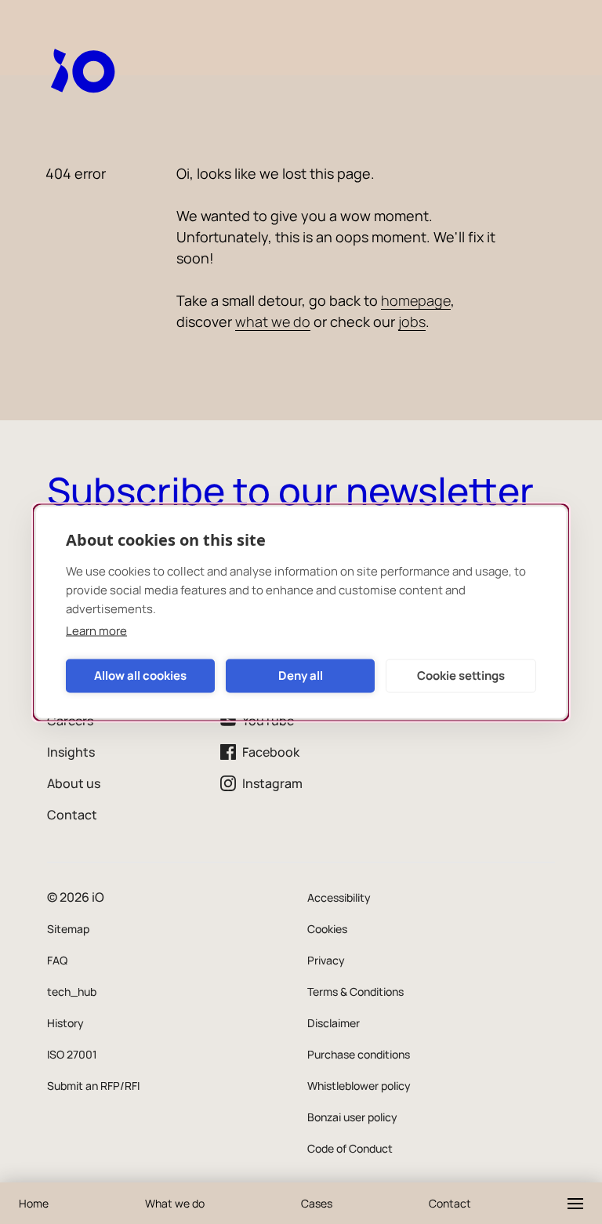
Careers (70, 720)
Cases (316, 1203)
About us (73, 783)
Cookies (327, 928)
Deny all (300, 675)
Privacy (326, 960)
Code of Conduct (350, 1148)
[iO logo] (86, 70)
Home (34, 1203)
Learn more (96, 630)
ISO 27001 (72, 1054)
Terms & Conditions (355, 991)
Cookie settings (461, 675)
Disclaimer (333, 1022)
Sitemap (68, 928)
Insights (71, 752)
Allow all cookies (140, 675)
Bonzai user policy (352, 1117)
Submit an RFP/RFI (93, 1085)
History (65, 1022)
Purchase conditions (358, 1054)
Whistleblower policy (359, 1085)
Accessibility (339, 897)
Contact (72, 814)
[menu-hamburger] (575, 1204)
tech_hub (71, 991)
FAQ (57, 960)
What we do (175, 1203)
